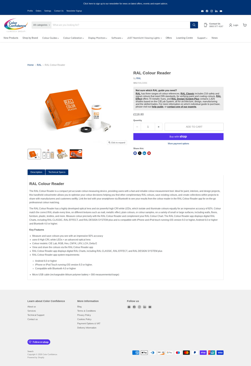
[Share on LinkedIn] (144, 153)
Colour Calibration (73, 38)
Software (116, 38)
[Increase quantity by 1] (158, 127)
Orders (38, 11)
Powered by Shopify (35, 357)
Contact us (32, 319)
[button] (234, 25)
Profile (30, 11)
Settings (47, 11)
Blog (79, 306)
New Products (11, 38)
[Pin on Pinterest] (149, 153)
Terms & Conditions (86, 311)
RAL (39, 65)
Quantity (137, 120)
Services (31, 311)
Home (30, 65)
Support (201, 38)
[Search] (194, 25)
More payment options (178, 143)
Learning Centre (184, 38)
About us (31, 306)
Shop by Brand (30, 38)
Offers (169, 38)
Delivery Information (86, 327)
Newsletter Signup (74, 11)
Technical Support (35, 315)
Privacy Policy (84, 315)
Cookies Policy (84, 319)
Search (30, 351)
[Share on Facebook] (135, 153)
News (215, 38)
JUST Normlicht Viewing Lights (143, 38)
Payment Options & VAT (88, 323)
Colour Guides (50, 38)
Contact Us (59, 11)
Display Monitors (97, 38)
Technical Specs (56, 172)
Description (36, 172)
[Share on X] (139, 153)
